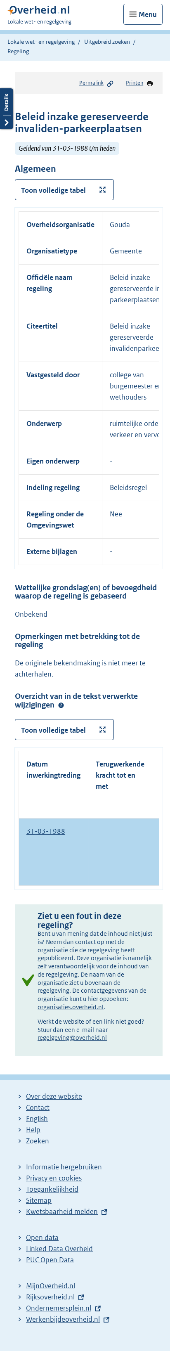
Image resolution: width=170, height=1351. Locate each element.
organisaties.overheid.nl (71, 1007)
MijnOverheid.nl (50, 1285)
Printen (134, 82)
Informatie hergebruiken (64, 1166)
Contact (38, 1107)
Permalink (91, 82)
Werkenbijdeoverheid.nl (63, 1319)
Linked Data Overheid (59, 1248)
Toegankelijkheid (52, 1189)
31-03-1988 (45, 831)
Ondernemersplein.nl (58, 1308)
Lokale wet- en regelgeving (41, 41)
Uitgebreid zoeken (107, 41)
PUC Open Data (50, 1259)
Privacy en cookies (54, 1178)
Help (33, 1129)
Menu (148, 14)
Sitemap (39, 1200)
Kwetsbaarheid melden (62, 1211)
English (37, 1118)
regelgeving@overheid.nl (72, 1037)
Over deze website (54, 1096)
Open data (42, 1237)
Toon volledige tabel (53, 190)
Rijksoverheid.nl (50, 1296)
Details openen (6, 108)
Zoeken (37, 1140)
